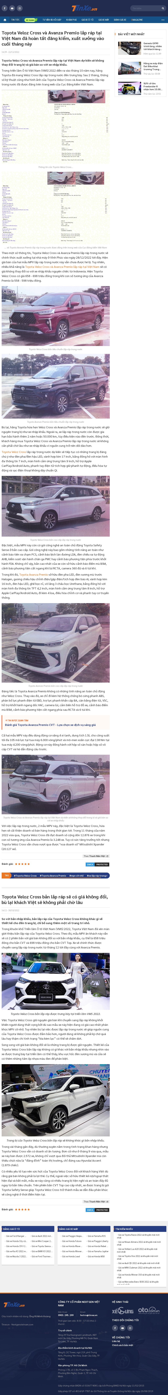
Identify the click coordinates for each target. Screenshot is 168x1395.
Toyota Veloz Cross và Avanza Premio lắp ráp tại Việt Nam (62, 266)
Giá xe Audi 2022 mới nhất (42, 1236)
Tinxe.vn (16, 1305)
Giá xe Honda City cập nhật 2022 (16, 1241)
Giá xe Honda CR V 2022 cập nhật (16, 1246)
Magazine (137, 19)
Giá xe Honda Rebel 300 (98, 1246)
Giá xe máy (103, 19)
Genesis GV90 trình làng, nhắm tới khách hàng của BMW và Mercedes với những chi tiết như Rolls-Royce (153, 46)
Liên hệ (116, 1341)
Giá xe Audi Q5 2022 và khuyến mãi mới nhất (139, 1263)
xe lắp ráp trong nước (100, 875)
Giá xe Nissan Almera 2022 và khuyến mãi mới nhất (139, 1243)
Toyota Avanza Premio (33, 574)
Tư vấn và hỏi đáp (51, 19)
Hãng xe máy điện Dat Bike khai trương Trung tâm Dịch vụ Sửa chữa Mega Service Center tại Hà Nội (153, 66)
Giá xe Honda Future (71, 1241)
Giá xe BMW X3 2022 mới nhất (42, 1251)
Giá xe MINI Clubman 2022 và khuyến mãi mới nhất (138, 1269)
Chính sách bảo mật (122, 1344)
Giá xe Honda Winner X (72, 1251)
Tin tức (15, 19)
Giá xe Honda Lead (71, 1256)
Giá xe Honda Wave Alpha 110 (72, 1246)
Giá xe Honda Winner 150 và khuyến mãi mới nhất (138, 1276)
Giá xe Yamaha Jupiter (98, 1251)
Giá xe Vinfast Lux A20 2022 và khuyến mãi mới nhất (137, 1250)
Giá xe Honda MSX (96, 1256)
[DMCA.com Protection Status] (97, 864)
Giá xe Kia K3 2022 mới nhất (16, 1251)
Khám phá (71, 19)
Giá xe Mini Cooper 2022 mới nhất (42, 1241)
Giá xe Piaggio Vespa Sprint (72, 1236)
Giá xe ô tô (88, 19)
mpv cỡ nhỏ (77, 875)
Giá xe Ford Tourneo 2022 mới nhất (42, 1256)
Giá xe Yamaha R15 (97, 1236)
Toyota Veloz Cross (14, 452)
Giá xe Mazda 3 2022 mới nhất (16, 1256)
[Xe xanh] (31, 20)
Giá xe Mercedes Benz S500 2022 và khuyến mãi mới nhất (138, 1283)
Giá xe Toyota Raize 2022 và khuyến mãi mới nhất (138, 1236)
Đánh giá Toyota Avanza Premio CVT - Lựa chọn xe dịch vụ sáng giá (50, 725)
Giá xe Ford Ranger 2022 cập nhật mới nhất (16, 1236)
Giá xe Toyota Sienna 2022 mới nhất (42, 1246)
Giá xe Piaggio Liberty (98, 1241)
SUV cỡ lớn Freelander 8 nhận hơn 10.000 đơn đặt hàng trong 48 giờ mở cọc (153, 86)
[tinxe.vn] (84, 8)
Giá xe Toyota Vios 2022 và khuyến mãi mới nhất (137, 1257)
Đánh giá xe (120, 19)
